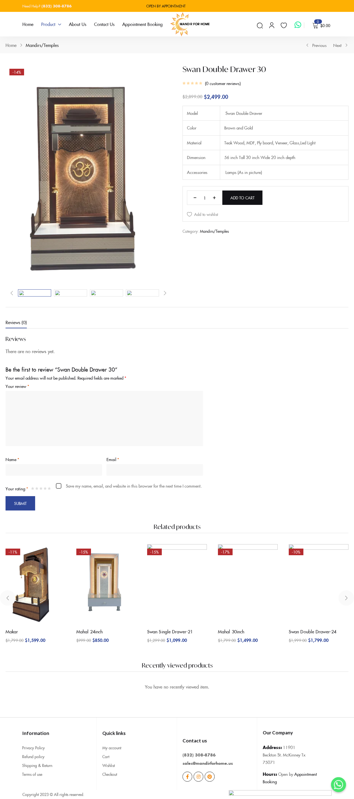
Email (112, 459)
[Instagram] (198, 776)
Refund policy (33, 756)
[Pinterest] (209, 776)
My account (111, 747)
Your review (17, 386)
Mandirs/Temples (42, 45)
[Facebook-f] (187, 776)
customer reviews (223, 83)
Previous (319, 45)
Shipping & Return (37, 765)
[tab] (22, 323)
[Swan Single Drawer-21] (177, 584)
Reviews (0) (16, 322)
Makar (12, 631)
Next (337, 45)
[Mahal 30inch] (248, 584)
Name (12, 459)
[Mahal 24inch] (106, 584)
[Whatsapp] (338, 784)
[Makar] (35, 584)
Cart (105, 756)
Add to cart (242, 197)
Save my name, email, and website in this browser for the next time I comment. (134, 486)
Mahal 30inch (231, 631)
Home (11, 45)
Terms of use (32, 774)
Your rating (17, 488)
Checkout (109, 774)
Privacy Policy (33, 747)
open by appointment (166, 5)
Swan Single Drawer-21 (170, 631)
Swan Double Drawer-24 (312, 631)
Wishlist (108, 765)
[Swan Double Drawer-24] (318, 584)
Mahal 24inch (89, 631)
